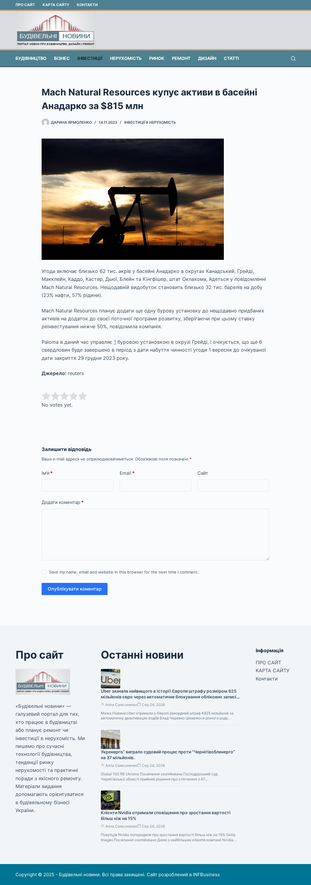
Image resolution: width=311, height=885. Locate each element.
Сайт (202, 473)
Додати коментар (63, 502)
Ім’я (47, 473)
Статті (231, 58)
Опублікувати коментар (74, 589)
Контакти (87, 4)
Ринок (156, 58)
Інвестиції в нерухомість (150, 122)
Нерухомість (126, 58)
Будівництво (30, 58)
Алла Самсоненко (121, 704)
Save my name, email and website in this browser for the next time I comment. (124, 572)
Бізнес (62, 58)
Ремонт (181, 58)
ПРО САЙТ (25, 4)
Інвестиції (89, 58)
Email (127, 473)
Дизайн (207, 58)
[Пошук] (293, 58)
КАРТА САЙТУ (56, 4)
